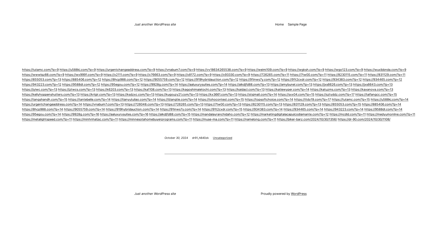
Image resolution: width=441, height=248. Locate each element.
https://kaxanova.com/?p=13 (372, 89)
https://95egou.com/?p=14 (41, 114)
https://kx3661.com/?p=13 (218, 94)
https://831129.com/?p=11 (386, 74)
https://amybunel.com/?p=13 (291, 84)
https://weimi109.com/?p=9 (267, 69)
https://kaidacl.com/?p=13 (246, 89)
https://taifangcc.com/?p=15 (376, 94)
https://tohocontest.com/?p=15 (221, 99)
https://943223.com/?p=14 (343, 109)
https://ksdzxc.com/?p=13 (135, 94)
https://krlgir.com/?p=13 (97, 94)
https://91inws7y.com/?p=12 (259, 79)
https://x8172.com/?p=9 (194, 74)
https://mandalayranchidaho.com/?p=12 (220, 114)
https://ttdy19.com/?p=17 (312, 99)
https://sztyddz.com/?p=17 (335, 94)
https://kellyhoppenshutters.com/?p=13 (51, 94)
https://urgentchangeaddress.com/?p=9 (126, 69)
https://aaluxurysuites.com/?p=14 (203, 84)
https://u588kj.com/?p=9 (78, 69)
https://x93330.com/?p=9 (231, 74)
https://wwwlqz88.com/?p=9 (43, 74)
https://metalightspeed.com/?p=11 (47, 119)
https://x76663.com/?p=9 (157, 74)
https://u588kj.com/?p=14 (389, 99)
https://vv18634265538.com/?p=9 (221, 69)
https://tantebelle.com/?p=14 (89, 99)
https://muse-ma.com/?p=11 (213, 119)
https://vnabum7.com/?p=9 (175, 69)
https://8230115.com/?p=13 (262, 104)
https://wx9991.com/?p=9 (84, 74)
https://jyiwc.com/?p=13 (39, 89)
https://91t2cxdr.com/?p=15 (222, 109)
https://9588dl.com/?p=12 (81, 84)
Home (279, 24)
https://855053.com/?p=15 (341, 104)
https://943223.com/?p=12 (41, 84)
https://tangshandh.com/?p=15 (44, 99)
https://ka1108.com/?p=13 (153, 89)
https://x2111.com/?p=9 (120, 74)
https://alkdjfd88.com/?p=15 (170, 114)
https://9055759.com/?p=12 (164, 79)
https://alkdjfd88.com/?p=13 (249, 84)
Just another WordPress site (155, 24)
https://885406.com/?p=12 (81, 79)
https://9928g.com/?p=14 (159, 84)
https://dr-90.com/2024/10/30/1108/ (364, 119)
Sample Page (297, 24)
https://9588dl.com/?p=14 (383, 109)
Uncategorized (222, 138)
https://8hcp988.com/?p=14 (42, 109)
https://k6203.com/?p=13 (114, 89)
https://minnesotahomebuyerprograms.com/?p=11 (155, 119)
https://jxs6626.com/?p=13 (332, 84)
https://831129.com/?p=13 (302, 104)
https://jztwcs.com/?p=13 (76, 89)
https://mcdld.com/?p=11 (348, 114)
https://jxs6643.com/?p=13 (373, 84)
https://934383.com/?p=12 (342, 79)
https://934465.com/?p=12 (382, 79)
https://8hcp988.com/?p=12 (122, 79)
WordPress (299, 193)
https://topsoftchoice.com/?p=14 (269, 99)
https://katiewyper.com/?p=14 (287, 89)
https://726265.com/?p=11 (270, 74)
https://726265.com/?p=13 (184, 104)
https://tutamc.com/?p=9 (40, 69)
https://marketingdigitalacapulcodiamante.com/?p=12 (290, 114)
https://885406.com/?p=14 (381, 104)
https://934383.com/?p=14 (263, 109)
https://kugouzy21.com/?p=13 (176, 94)
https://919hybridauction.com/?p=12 (211, 79)
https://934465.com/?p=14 (303, 109)
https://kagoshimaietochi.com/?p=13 (199, 89)
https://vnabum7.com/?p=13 (103, 104)
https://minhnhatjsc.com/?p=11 (95, 119)
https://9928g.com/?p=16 (80, 114)
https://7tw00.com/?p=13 (222, 104)
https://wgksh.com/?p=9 (306, 69)
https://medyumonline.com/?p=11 (391, 114)
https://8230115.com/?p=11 (347, 74)
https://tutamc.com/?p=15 (351, 99)
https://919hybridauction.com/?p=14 (132, 109)
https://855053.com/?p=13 (41, 79)
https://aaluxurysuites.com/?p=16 (124, 114)
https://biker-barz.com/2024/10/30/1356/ (307, 119)
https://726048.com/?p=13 (144, 104)
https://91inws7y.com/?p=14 (180, 109)
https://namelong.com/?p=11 (255, 119)
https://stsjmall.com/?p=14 (257, 94)
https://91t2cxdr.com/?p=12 (301, 79)
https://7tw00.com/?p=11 (308, 74)
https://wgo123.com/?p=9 (344, 69)
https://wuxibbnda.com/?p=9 (385, 69)
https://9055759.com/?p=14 (84, 109)
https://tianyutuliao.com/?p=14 (133, 99)
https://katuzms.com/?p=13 (330, 89)
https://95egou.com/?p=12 (120, 84)
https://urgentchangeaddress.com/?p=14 (52, 104)
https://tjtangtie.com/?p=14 (177, 99)
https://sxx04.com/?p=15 (296, 94)
